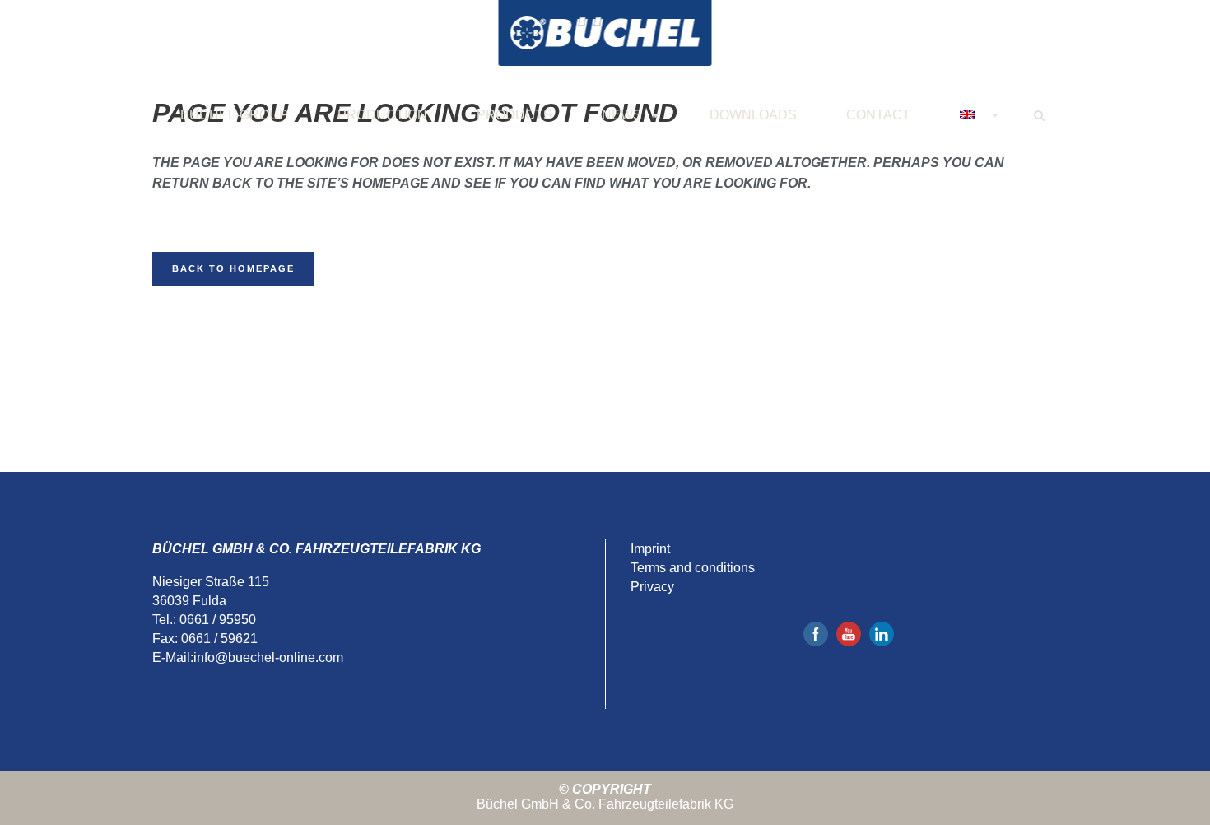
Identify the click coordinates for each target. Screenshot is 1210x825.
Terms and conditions (693, 568)
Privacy (652, 587)
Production (382, 115)
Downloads (753, 115)
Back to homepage (233, 268)
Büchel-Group (234, 115)
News (622, 115)
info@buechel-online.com (268, 657)
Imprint (650, 549)
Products (514, 115)
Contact (878, 115)
